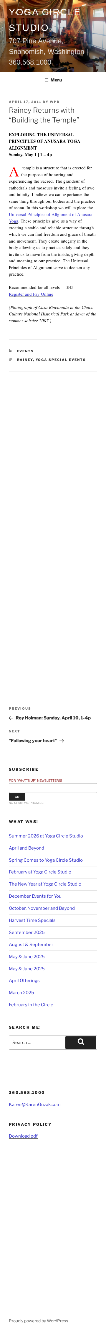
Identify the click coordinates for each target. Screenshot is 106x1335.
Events (25, 351)
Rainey (25, 360)
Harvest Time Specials (32, 920)
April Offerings (24, 980)
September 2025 (27, 932)
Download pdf (23, 1136)
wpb (55, 102)
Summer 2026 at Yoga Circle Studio (46, 836)
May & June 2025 (27, 956)
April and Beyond (26, 848)
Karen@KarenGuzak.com (35, 1104)
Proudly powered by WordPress (38, 1320)
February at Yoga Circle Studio (40, 872)
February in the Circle (31, 1004)
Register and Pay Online (31, 294)
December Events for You (35, 896)
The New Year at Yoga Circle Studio (45, 884)
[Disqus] (53, 445)
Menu (56, 79)
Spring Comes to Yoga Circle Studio (46, 860)
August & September (31, 944)
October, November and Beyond (42, 908)
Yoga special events (61, 360)
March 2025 (21, 992)
